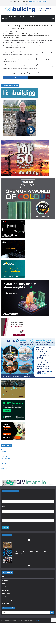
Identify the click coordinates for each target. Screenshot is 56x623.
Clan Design (38, 620)
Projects (3, 454)
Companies (3, 451)
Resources (39, 20)
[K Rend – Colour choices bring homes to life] (7, 560)
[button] (17, 17)
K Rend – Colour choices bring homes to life (24, 559)
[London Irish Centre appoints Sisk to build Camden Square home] (7, 552)
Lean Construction (5, 458)
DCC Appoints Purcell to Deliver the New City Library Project (37, 2)
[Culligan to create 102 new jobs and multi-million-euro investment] (7, 545)
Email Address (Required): (9, 497)
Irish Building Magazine (16, 20)
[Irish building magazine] (28, 9)
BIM (2, 449)
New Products (4, 461)
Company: (4, 516)
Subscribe (29, 20)
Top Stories (23, 16)
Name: (4, 506)
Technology (32, 16)
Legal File (3, 463)
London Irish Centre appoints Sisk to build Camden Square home (30, 551)
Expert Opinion (4, 456)
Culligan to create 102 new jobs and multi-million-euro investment (30, 544)
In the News (12, 16)
